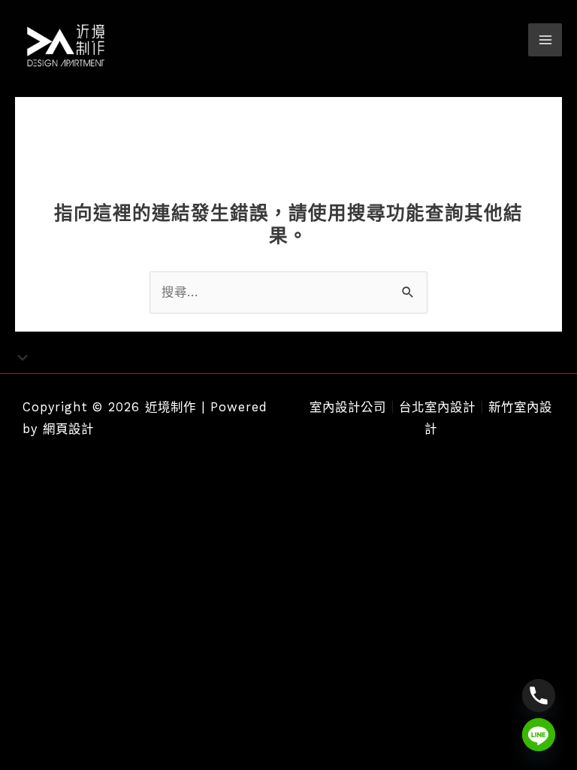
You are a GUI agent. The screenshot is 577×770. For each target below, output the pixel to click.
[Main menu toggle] (545, 40)
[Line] (538, 734)
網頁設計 (68, 429)
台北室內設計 (437, 407)
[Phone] (538, 695)
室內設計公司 (348, 407)
